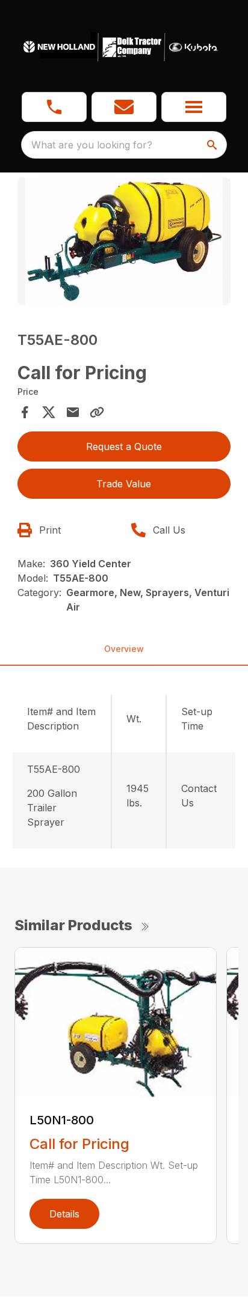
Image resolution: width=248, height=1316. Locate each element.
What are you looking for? (91, 145)
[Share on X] (49, 412)
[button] (54, 107)
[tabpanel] (124, 243)
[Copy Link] (97, 412)
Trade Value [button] (123, 484)
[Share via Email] (73, 412)
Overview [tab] (124, 649)
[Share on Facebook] (24, 412)
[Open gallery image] (124, 241)
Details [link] (64, 1214)
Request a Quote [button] (124, 446)
